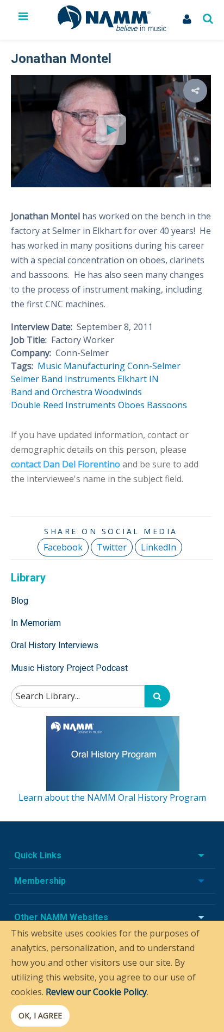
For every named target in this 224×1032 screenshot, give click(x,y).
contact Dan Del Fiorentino (65, 464)
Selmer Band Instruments (63, 379)
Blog (19, 601)
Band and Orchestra (51, 392)
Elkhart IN (138, 379)
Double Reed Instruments (63, 405)
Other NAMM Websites (61, 917)
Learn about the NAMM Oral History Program (112, 797)
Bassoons (167, 405)
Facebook (63, 547)
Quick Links (37, 855)
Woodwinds (118, 392)
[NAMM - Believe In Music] (112, 28)
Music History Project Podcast (69, 668)
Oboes (131, 405)
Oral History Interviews (54, 645)
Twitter (112, 547)
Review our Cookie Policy (96, 992)
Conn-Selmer (154, 366)
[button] (195, 91)
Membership (40, 881)
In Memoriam (36, 623)
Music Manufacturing (81, 366)
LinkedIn (158, 547)
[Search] (157, 696)
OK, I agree (40, 1015)
